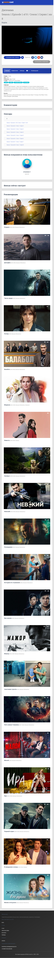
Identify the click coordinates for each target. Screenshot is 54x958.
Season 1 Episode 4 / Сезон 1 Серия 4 (15, 132)
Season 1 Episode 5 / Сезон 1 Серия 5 (15, 135)
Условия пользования (7, 948)
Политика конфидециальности (9, 946)
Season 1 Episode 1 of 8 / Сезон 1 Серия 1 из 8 (17, 122)
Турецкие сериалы (18, 82)
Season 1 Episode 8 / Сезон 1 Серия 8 (15, 144)
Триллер (11, 82)
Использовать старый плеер (41, 61)
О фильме (7, 70)
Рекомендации (34, 70)
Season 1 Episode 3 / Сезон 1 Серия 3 (15, 129)
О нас (3, 928)
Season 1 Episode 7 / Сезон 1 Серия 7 (15, 141)
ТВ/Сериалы (26, 82)
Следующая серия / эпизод (12, 57)
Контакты (4, 932)
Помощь (4, 934)
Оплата (3, 940)
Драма (6, 82)
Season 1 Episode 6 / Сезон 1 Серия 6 (15, 138)
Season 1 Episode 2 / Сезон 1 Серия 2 (15, 125)
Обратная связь (5, 930)
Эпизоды (22, 70)
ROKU (3, 922)
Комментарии (14, 70)
